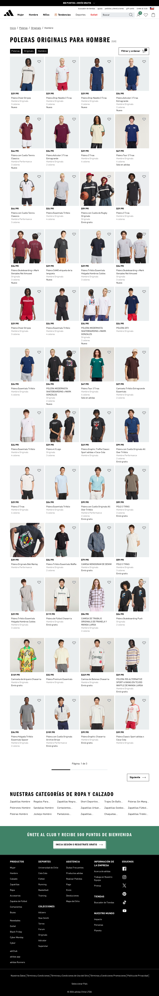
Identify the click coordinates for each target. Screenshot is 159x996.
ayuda (100, 9)
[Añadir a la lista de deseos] (39, 62)
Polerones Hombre (20, 808)
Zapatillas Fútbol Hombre (137, 808)
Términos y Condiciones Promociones (108, 976)
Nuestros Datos (18, 976)
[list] (64, 51)
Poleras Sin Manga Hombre (138, 802)
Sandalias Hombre (44, 808)
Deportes (81, 15)
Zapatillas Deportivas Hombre (91, 814)
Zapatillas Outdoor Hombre (114, 808)
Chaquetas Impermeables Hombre (112, 814)
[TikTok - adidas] (135, 903)
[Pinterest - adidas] (135, 894)
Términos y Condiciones (38, 976)
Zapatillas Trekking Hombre (138, 814)
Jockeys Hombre (43, 814)
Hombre (33, 15)
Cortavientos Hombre (64, 808)
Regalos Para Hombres (41, 802)
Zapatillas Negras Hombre (67, 802)
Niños (46, 15)
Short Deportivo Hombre (89, 802)
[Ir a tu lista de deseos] (146, 15)
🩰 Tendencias (62, 15)
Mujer (20, 15)
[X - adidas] (135, 886)
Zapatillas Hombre (20, 802)
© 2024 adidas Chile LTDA (79, 992)
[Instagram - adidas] (135, 877)
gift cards (130, 9)
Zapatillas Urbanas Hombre (91, 808)
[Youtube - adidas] (135, 911)
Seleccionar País (79, 984)
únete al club (142, 9)
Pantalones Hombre (63, 814)
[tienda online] (9, 13)
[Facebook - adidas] (135, 869)
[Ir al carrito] (153, 15)
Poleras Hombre (19, 814)
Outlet (94, 15)
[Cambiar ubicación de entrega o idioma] (152, 8)
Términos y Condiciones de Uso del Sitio (70, 976)
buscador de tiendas (86, 9)
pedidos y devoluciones (114, 9)
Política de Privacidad (137, 976)
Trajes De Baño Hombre (112, 802)
